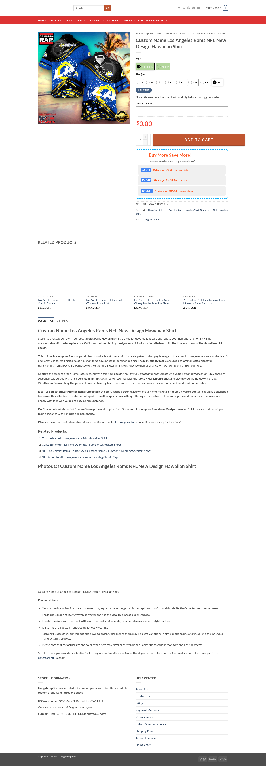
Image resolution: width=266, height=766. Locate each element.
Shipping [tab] (62, 320)
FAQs (139, 703)
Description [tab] (46, 320)
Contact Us (143, 696)
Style (139, 58)
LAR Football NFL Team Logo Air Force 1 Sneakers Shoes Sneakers (204, 301)
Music (69, 20)
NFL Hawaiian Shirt (176, 33)
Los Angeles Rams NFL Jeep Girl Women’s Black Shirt (104, 301)
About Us (142, 689)
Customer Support (151, 20)
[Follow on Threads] (188, 8)
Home (42, 20)
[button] (217, 8)
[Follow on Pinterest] (193, 8)
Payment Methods (147, 710)
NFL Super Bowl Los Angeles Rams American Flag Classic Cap (80, 457)
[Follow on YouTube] (198, 8)
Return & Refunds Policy (151, 724)
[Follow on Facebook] (179, 8)
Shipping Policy (145, 731)
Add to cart (199, 139)
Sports (54, 20)
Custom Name (144, 103)
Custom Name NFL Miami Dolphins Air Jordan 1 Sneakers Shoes (81, 444)
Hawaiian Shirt (155, 210)
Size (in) (141, 74)
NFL (159, 33)
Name (203, 210)
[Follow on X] (183, 8)
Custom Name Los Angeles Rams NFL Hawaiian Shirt (74, 438)
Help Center (143, 744)
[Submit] (107, 8)
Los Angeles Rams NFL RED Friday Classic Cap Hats (57, 301)
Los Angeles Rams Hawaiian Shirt (208, 33)
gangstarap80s (47, 657)
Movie (80, 20)
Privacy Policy (144, 717)
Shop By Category (120, 20)
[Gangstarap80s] (53, 8)
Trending (94, 20)
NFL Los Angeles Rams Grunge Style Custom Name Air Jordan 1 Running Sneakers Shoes (96, 450)
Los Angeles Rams (149, 219)
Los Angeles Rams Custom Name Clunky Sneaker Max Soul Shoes (152, 301)
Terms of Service (146, 738)
